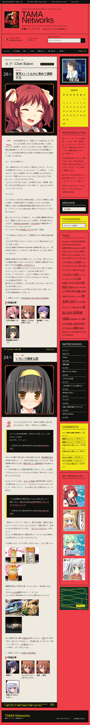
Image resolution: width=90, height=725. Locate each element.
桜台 (79, 307)
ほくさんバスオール (39, 528)
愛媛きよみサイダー (11, 705)
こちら (71, 170)
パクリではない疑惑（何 (69, 464)
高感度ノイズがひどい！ (26, 265)
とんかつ (69, 251)
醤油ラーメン (68, 332)
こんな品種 (16, 592)
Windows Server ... (68, 393)
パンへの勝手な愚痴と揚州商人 (71, 432)
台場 (71, 291)
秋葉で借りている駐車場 (32, 463)
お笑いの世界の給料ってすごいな (72, 407)
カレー (74, 261)
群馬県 (69, 328)
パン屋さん (24, 644)
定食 (78, 302)
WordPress (76, 248)
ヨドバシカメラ (30, 704)
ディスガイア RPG (70, 270)
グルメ (18, 355)
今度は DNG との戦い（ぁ (70, 445)
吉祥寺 (66, 296)
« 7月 (63, 123)
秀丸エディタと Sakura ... (70, 371)
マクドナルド (70, 279)
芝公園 (35, 705)
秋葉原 (30, 705)
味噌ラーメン (76, 296)
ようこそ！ (66, 350)
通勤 (78, 327)
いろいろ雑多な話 (27, 358)
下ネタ (74, 283)
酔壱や (25, 638)
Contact (65, 357)
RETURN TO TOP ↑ (79, 718)
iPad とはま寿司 (67, 457)
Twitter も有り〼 (68, 192)
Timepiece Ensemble (21, 223)
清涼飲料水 (25, 705)
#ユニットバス (20, 505)
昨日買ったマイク (26, 229)
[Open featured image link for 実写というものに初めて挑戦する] (29, 108)
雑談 (22, 355)
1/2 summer (35, 223)
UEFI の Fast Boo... (68, 414)
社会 (73, 323)
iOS (77, 241)
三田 (43, 638)
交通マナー (77, 287)
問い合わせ (52, 51)
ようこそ (6, 51)
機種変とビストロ (67, 439)
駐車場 (69, 335)
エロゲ (32, 51)
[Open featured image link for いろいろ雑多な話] (29, 389)
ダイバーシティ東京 (76, 266)
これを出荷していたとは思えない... (73, 386)
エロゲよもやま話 (68, 378)
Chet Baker (10, 349)
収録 (16, 349)
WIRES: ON (82, 51)
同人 (24, 51)
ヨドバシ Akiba (29, 481)
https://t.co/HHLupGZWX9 (29, 502)
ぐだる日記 (16, 51)
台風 (81, 291)
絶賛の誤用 (66, 364)
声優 (20, 349)
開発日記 (18, 70)
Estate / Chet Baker (29, 653)
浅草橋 (19, 705)
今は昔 (61, 51)
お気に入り (41, 51)
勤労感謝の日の (47, 457)
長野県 (78, 332)
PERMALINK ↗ (50, 349)
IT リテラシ (66, 400)
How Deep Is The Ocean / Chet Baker (35, 298)
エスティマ (76, 258)
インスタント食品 (73, 255)
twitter (67, 248)
